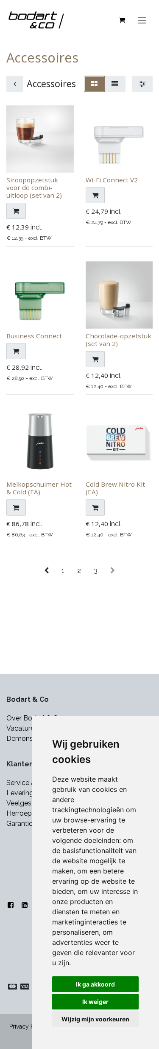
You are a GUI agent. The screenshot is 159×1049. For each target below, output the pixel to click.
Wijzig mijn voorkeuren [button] (95, 1019)
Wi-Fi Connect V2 (112, 180)
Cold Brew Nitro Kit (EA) (115, 488)
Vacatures (22, 728)
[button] (16, 211)
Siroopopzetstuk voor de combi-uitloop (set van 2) (34, 187)
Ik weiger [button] (95, 1001)
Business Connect (34, 336)
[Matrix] (94, 84)
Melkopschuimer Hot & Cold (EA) (39, 488)
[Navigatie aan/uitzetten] (142, 20)
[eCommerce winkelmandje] (121, 19)
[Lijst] (115, 84)
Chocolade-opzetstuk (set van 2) (118, 340)
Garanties (22, 823)
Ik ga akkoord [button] (95, 984)
